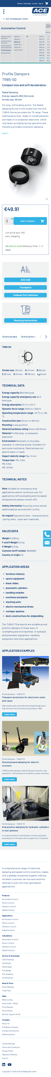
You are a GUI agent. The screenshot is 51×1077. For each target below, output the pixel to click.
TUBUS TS (17, 39)
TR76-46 (41, 52)
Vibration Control (9, 906)
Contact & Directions (10, 1031)
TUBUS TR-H (17, 44)
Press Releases (8, 987)
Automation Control (10, 899)
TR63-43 (41, 47)
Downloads (27, 3)
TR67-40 (41, 50)
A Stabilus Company (10, 1027)
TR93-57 (41, 61)
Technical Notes (29, 336)
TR (27, 36)
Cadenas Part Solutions (25, 295)
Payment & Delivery (9, 1054)
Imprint (5, 1058)
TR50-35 (41, 44)
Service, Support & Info (11, 1014)
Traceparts (25, 287)
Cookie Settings (8, 1043)
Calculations (7, 936)
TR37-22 (41, 39)
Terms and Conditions (11, 1047)
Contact (35, 3)
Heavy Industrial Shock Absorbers (6, 46)
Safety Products (8, 910)
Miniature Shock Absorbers (6, 37)
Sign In (41, 3)
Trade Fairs (6, 990)
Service (19, 3)
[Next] (46, 336)
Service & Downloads (10, 956)
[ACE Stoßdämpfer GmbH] (40, 12)
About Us (6, 1023)
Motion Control (8, 903)
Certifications (7, 978)
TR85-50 (41, 58)
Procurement (7, 1011)
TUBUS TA (17, 36)
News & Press (7, 983)
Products (6, 895)
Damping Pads (5, 53)
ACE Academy (7, 974)
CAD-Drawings (8, 959)
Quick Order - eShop (10, 1003)
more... (6, 133)
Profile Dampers (6, 50)
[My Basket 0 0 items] (46, 3)
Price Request (7, 1007)
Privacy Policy (7, 1051)
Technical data (9, 336)
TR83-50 (41, 55)
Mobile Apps (7, 967)
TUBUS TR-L (17, 47)
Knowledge (6, 970)
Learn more (9, 714)
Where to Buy (7, 1000)
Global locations (8, 1034)
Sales (4, 996)
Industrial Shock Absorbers (6, 42)
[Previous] (40, 336)
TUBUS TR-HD (18, 50)
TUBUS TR (17, 42)
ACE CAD (25, 279)
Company (6, 1020)
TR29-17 (41, 36)
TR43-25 (41, 42)
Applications (7, 916)
